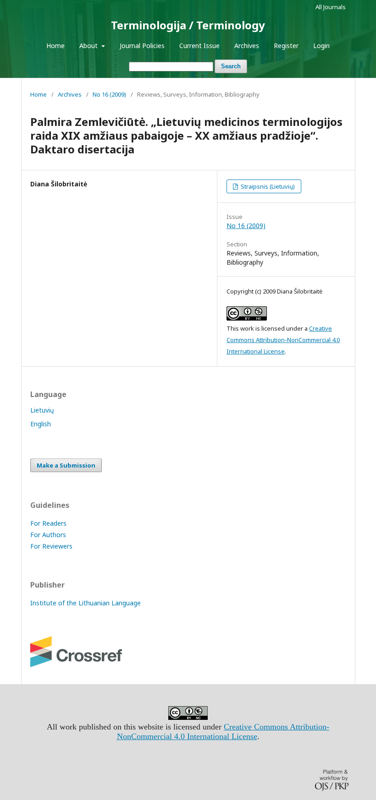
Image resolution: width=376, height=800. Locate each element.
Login (321, 45)
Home (55, 45)
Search (231, 66)
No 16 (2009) (109, 94)
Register (286, 45)
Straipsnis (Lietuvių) (267, 186)
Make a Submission (66, 465)
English (40, 423)
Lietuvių (42, 410)
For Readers (48, 523)
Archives (246, 45)
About (89, 45)
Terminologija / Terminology (188, 25)
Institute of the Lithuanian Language (85, 603)
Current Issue (199, 45)
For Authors (48, 534)
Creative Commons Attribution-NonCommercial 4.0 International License (283, 339)
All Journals (330, 7)
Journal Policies (142, 45)
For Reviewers (51, 546)
